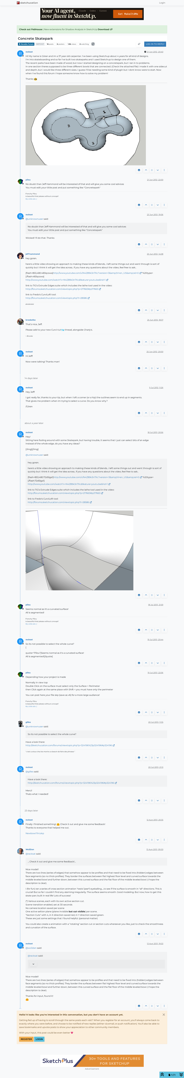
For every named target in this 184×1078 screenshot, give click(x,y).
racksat (29, 52)
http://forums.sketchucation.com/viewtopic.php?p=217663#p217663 (62, 289)
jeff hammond (33, 254)
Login (39, 1039)
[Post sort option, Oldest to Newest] (139, 44)
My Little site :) (31, 199)
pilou (28, 180)
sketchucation (29, 2)
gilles (28, 722)
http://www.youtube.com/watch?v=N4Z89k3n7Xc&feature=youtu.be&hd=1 (65, 280)
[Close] (164, 1014)
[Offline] (21, 181)
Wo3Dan (30, 849)
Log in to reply (155, 44)
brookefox (31, 320)
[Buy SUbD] (92, 1061)
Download (104, 29)
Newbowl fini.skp (35, 833)
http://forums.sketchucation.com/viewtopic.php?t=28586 (56, 298)
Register (26, 1039)
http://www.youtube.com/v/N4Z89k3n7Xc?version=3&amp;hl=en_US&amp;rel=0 (96, 273)
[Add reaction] (139, 170)
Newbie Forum (27, 44)
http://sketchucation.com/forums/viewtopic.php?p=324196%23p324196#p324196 (69, 745)
